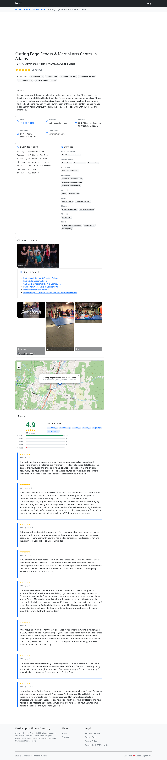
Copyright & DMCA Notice (97, 745)
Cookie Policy (91, 741)
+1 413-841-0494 (27, 123)
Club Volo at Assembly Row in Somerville (42, 283)
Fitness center (39, 9)
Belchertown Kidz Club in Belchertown (41, 286)
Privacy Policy (91, 737)
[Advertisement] (83, 30)
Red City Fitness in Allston (35, 281)
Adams (27, 9)
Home (18, 9)
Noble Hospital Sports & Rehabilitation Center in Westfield (50, 292)
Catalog (147, 3)
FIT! (18, 3)
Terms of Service (92, 733)
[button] (78, 375)
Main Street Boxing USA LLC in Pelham (41, 278)
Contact (65, 737)
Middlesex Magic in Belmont (36, 289)
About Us (66, 733)
